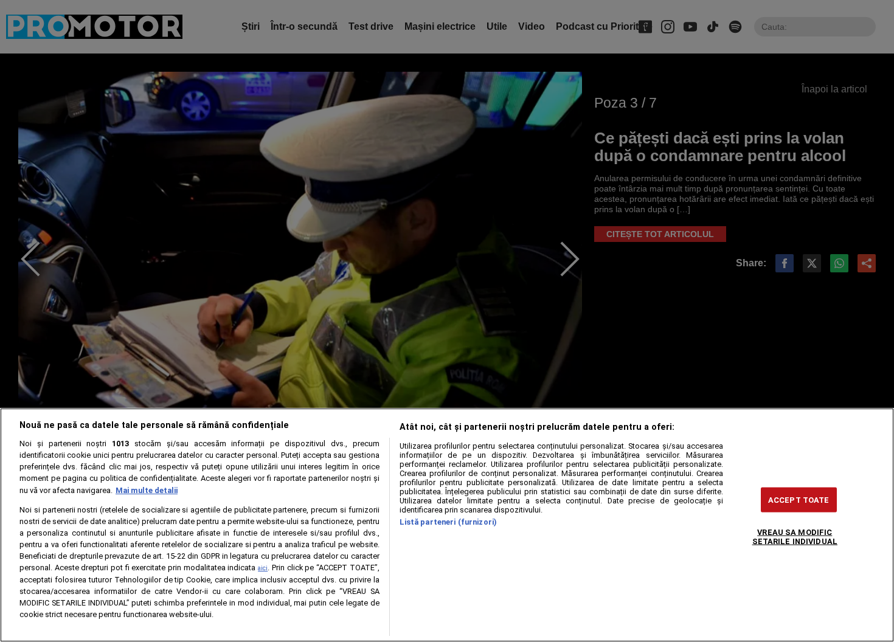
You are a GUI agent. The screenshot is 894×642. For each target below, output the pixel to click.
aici (263, 568)
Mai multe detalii (147, 490)
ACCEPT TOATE (799, 499)
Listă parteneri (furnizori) (448, 521)
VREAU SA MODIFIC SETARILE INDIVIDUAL (794, 536)
